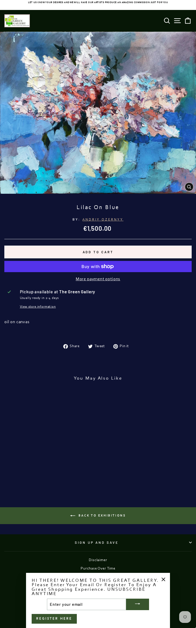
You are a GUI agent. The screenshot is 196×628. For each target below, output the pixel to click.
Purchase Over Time (98, 569)
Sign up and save (97, 542)
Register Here (54, 618)
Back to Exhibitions (101, 515)
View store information (38, 306)
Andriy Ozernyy (103, 219)
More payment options (98, 279)
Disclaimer (98, 560)
